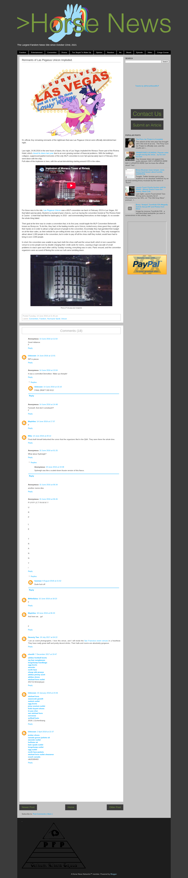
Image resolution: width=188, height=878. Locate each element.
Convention (52, 52)
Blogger (113, 874)
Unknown (32, 356)
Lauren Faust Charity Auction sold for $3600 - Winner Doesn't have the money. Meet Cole (151, 189)
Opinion (99, 52)
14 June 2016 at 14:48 (48, 404)
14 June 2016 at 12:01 (46, 356)
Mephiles (32, 421)
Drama (64, 52)
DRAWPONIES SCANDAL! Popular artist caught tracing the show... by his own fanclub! (152, 155)
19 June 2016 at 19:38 (55, 467)
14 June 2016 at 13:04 (48, 370)
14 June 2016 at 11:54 (48, 339)
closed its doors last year (43, 153)
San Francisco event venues (96, 641)
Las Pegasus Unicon (52, 210)
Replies (34, 382)
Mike (30, 436)
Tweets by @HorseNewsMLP (147, 86)
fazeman (38, 581)
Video (150, 52)
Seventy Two (33, 637)
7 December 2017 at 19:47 (46, 654)
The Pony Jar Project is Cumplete (149, 139)
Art (120, 52)
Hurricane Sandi (53, 319)
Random (110, 52)
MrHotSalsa (33, 599)
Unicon (64, 319)
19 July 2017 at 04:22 (48, 637)
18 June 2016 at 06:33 (46, 613)
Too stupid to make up (81, 52)
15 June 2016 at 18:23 (48, 599)
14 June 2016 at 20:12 (42, 436)
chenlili (31, 654)
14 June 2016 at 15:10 (52, 387)
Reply (30, 348)
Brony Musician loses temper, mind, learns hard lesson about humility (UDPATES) (150, 172)
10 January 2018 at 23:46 (47, 693)
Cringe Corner (163, 52)
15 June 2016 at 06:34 (48, 485)
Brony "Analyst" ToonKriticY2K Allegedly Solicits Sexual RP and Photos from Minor (152, 207)
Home (71, 807)
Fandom (22, 52)
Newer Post (28, 807)
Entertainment (36, 52)
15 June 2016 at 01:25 (48, 450)
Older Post (115, 807)
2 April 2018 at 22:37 (45, 732)
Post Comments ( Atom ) (43, 814)
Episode (139, 52)
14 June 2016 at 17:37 (46, 421)
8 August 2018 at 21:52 (51, 581)
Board (128, 52)
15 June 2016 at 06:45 (48, 499)
